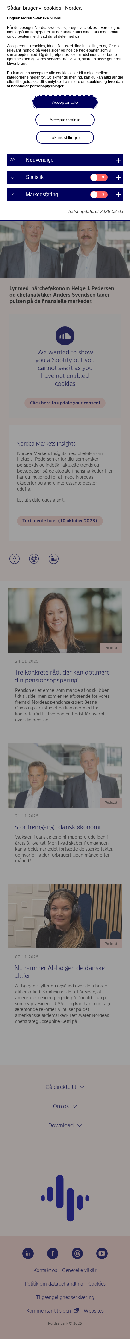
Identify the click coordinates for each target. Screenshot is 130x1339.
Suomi (55, 18)
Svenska (41, 18)
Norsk (26, 18)
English (13, 18)
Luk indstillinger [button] (64, 137)
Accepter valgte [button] (65, 119)
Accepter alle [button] (65, 102)
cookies (94, 82)
